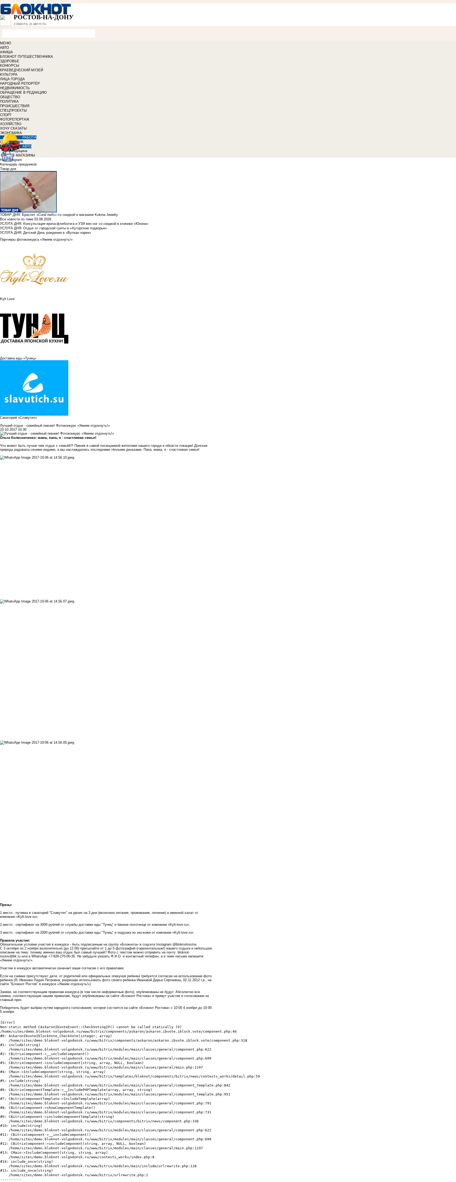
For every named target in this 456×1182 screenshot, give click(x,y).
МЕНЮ (5, 43)
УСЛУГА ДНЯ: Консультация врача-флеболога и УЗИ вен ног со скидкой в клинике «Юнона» (74, 224)
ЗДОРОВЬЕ (9, 61)
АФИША (6, 52)
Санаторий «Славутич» (18, 418)
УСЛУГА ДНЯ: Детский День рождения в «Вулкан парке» (45, 233)
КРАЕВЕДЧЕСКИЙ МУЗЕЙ (21, 70)
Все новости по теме (16, 219)
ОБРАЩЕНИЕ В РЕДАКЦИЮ (23, 92)
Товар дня (8, 169)
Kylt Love (7, 299)
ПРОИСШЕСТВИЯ (14, 106)
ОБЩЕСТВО (10, 97)
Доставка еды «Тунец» (18, 358)
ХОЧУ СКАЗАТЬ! (13, 128)
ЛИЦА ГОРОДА (12, 79)
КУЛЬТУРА (8, 75)
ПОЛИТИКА (9, 101)
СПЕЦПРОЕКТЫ (13, 110)
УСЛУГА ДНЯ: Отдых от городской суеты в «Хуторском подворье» (53, 228)
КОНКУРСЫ (9, 66)
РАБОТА (29, 137)
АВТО (4, 48)
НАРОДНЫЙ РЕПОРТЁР (20, 84)
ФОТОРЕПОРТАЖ (14, 119)
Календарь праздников (18, 164)
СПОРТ (6, 115)
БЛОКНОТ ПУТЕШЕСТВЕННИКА (26, 57)
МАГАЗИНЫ (25, 155)
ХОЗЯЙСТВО (10, 124)
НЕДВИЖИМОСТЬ (15, 88)
